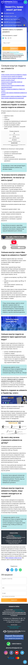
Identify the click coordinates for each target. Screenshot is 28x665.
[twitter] (11, 570)
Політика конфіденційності (14, 626)
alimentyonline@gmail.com (14, 648)
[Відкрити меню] (25, 2)
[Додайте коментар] (14, 581)
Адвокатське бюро (14, 52)
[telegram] (16, 570)
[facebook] (7, 570)
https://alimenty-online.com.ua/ (13, 558)
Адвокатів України (18, 53)
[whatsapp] (20, 570)
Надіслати (14, 600)
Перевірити (14, 48)
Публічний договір (14, 627)
